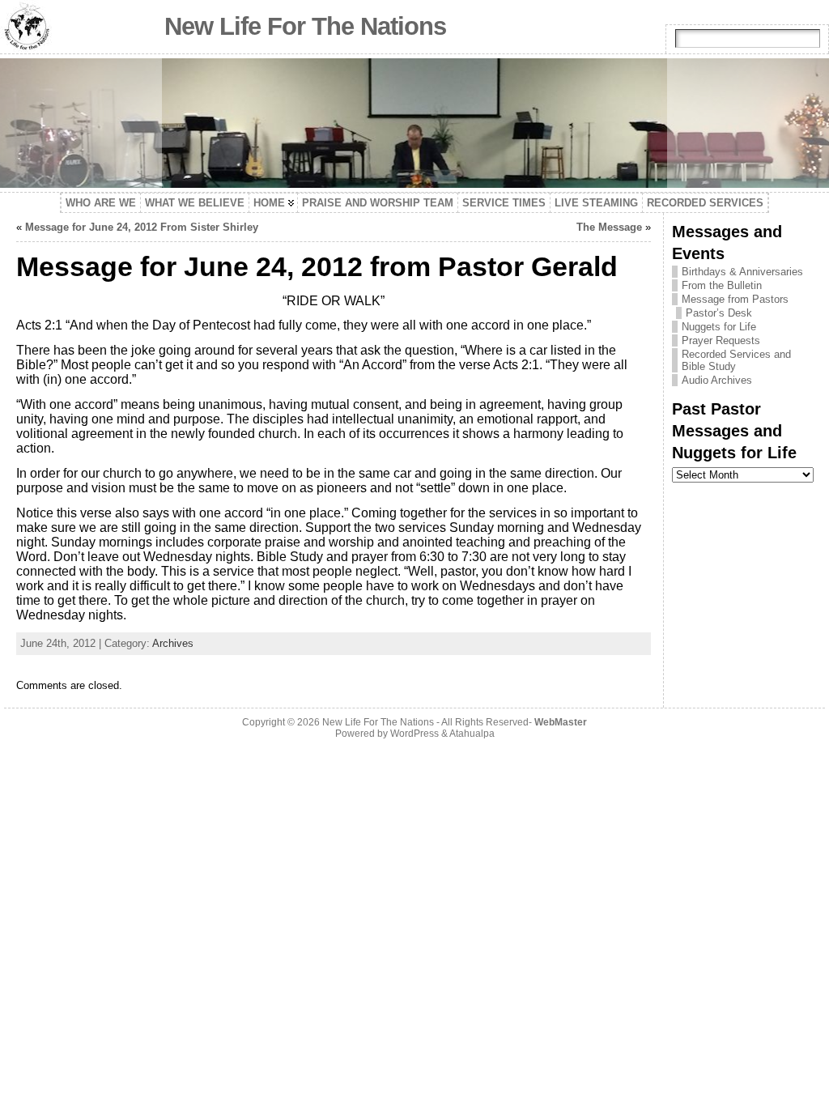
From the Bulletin (722, 285)
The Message (609, 227)
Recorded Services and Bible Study (736, 360)
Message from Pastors (735, 299)
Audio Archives (717, 380)
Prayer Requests (721, 340)
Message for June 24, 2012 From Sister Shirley (141, 227)
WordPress (414, 733)
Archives (172, 643)
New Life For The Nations (305, 26)
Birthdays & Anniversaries (742, 272)
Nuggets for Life (719, 327)
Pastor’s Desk (719, 313)
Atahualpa (472, 733)
